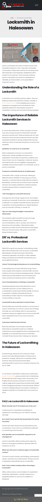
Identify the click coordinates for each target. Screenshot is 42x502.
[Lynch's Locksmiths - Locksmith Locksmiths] (13, 5)
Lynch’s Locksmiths (8, 376)
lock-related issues (9, 103)
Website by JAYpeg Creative (12, 494)
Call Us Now (22, 499)
